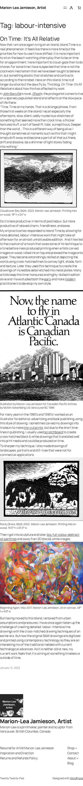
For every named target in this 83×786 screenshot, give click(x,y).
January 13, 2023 (10, 668)
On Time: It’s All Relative (29, 39)
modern (70, 279)
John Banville (12, 93)
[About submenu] (77, 758)
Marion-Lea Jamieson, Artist (23, 7)
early (47, 279)
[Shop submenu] (76, 748)
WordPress (76, 778)
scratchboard (53, 432)
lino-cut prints (33, 427)
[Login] (71, 8)
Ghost (36, 93)
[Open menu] (65, 7)
